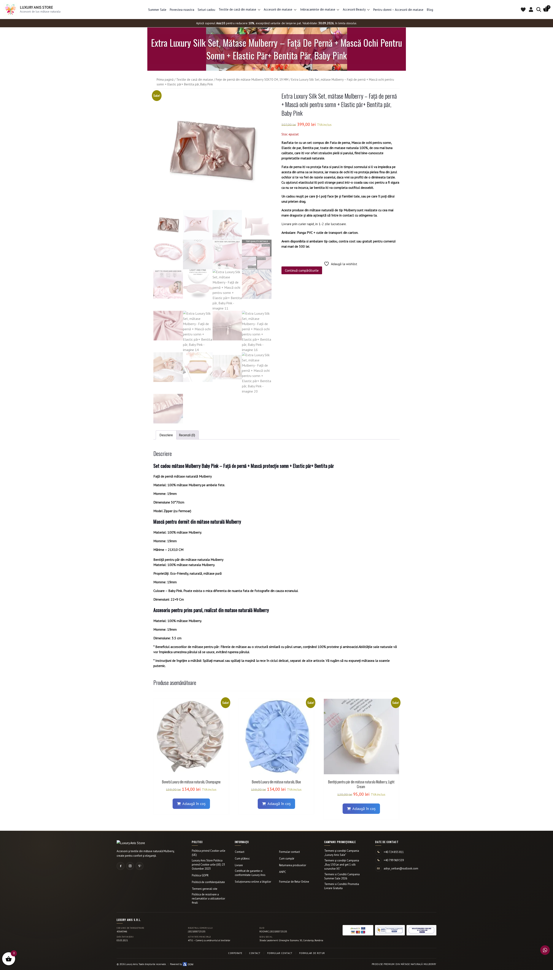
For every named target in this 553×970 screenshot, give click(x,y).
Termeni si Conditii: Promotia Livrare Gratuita (341, 886)
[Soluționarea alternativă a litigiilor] (390, 930)
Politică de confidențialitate (208, 882)
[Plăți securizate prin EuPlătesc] (358, 930)
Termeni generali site (204, 889)
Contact (239, 852)
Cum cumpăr (286, 858)
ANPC (282, 872)
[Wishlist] (523, 9)
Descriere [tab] (166, 435)
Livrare (239, 865)
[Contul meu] (531, 9)
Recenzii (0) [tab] (187, 435)
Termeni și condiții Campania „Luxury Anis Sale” (341, 853)
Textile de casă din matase (194, 79)
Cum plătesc (242, 858)
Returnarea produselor (292, 865)
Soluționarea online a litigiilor (253, 881)
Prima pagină (165, 79)
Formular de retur (312, 953)
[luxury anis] (212, 151)
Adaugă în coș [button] (194, 803)
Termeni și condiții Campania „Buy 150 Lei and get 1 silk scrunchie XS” (341, 865)
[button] (259, 9)
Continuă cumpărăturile (302, 270)
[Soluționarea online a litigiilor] (421, 930)
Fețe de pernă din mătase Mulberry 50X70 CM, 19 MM (252, 79)
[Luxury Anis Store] (131, 842)
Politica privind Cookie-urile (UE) (208, 853)
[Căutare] (538, 9)
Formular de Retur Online (294, 881)
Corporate (235, 953)
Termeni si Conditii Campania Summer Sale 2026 (342, 876)
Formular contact (289, 852)
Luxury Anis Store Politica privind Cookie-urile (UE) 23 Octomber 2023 (208, 865)
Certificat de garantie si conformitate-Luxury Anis (250, 873)
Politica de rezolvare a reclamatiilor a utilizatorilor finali (208, 898)
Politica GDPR (200, 875)
